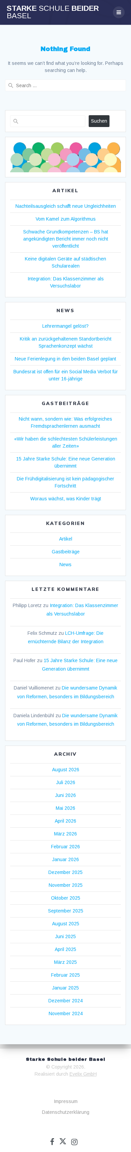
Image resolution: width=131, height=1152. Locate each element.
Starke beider (53, 12)
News (65, 564)
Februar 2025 (65, 975)
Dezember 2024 (65, 1000)
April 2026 (65, 821)
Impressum (66, 1101)
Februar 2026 (65, 846)
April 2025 (65, 949)
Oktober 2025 (65, 898)
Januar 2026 (65, 859)
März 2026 (65, 833)
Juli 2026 (65, 782)
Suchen (99, 121)
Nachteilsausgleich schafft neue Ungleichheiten (65, 206)
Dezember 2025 (65, 872)
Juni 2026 (65, 795)
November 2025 (66, 885)
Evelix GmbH (83, 1074)
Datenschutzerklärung (65, 1112)
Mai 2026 (65, 808)
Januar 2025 (65, 988)
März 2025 (65, 962)
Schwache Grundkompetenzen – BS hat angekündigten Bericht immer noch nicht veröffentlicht (65, 239)
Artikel (65, 539)
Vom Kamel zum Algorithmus (66, 219)
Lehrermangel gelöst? (65, 326)
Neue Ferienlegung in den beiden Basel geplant (65, 358)
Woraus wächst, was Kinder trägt (65, 498)
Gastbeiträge (66, 551)
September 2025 (65, 910)
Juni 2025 (65, 936)
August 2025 (65, 923)
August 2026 (65, 769)
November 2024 (66, 1013)
